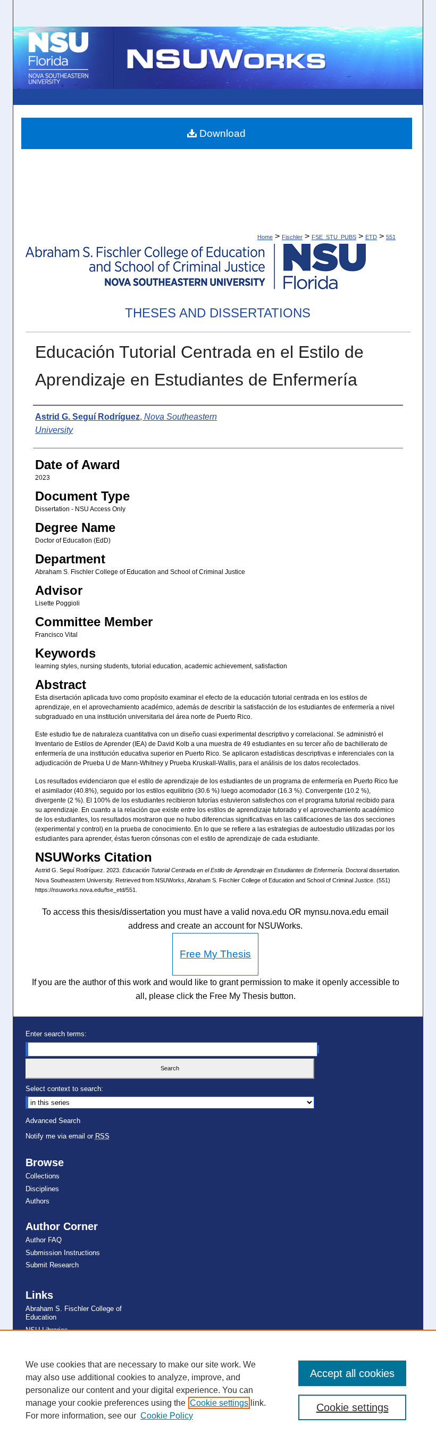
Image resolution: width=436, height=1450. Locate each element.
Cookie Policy (166, 1415)
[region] (218, 1390)
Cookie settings (219, 1402)
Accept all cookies (352, 1373)
